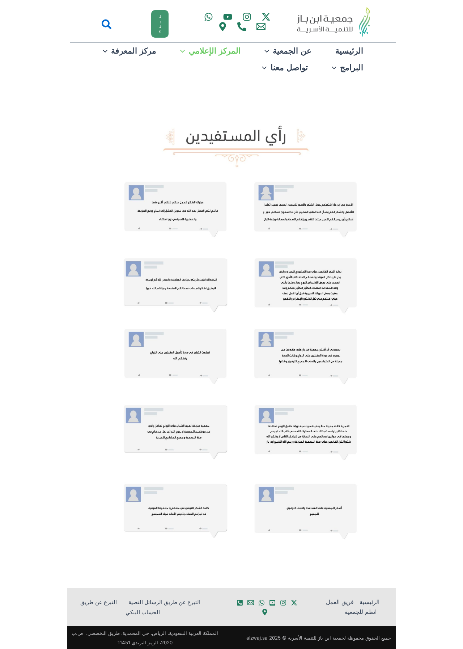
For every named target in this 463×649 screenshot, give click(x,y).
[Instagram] (246, 16)
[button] (144, 24)
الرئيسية (369, 602)
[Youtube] (227, 16)
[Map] (222, 26)
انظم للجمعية (361, 611)
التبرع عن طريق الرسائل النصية (164, 602)
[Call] (241, 26)
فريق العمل (340, 602)
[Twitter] (266, 16)
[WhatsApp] (208, 16)
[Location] (265, 612)
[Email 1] (261, 26)
